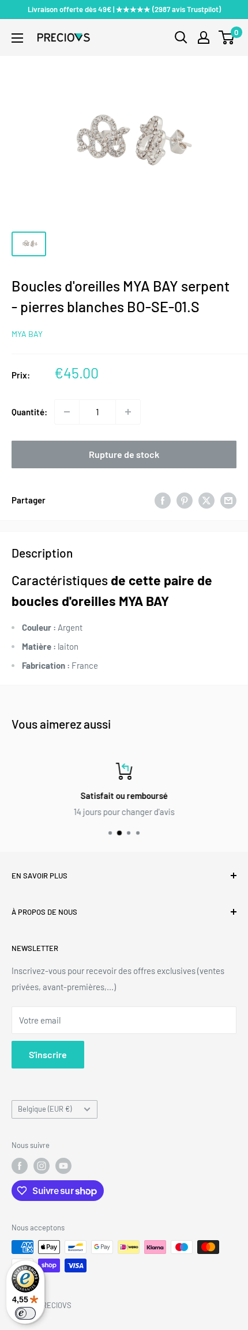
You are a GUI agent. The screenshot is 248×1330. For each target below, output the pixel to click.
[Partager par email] (228, 500)
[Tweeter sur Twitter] (206, 500)
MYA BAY (27, 334)
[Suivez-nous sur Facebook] (20, 1166)
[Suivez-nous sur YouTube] (63, 1166)
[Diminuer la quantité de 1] (67, 412)
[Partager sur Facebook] (163, 500)
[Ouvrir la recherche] (181, 37)
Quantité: (29, 412)
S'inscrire (48, 1054)
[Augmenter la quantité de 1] (128, 412)
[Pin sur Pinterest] (184, 500)
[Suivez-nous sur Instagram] (41, 1166)
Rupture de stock (124, 454)
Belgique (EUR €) (45, 1108)
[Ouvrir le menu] (17, 38)
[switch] (25, 1313)
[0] (227, 37)
